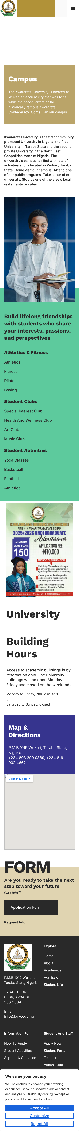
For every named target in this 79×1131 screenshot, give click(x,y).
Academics (52, 970)
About (48, 963)
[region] (39, 1100)
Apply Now (53, 1043)
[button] (73, 8)
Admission (52, 977)
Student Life (53, 984)
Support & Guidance (20, 1058)
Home (48, 956)
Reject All (39, 1124)
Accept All (39, 1108)
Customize (39, 1116)
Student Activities (18, 1050)
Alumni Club (53, 1065)
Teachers (51, 1058)
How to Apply (15, 1043)
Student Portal (55, 1050)
